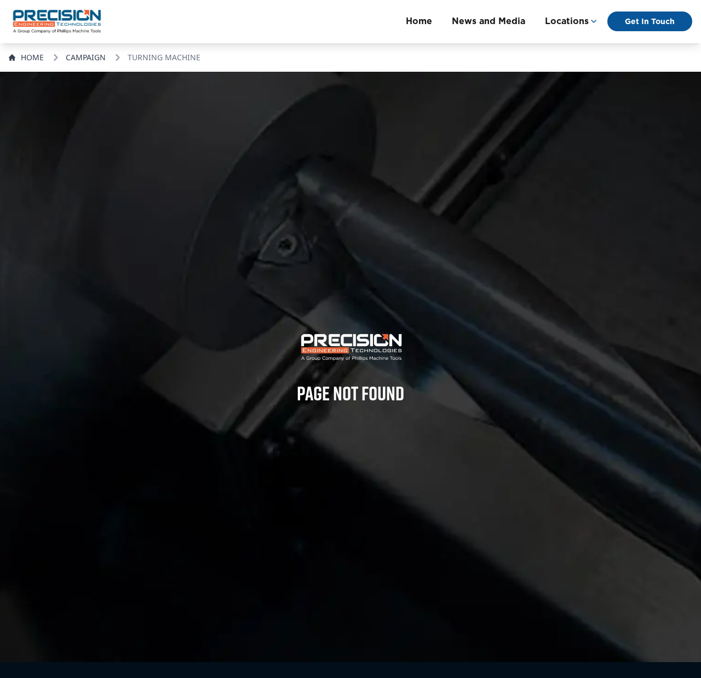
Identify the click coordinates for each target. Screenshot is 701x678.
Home (419, 21)
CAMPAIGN (86, 57)
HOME (32, 57)
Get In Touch (650, 21)
